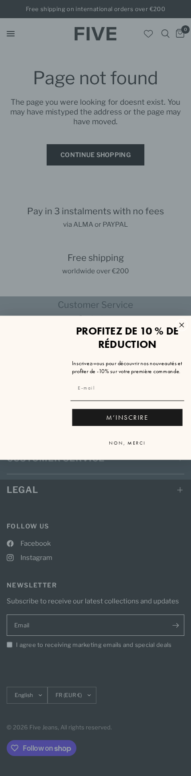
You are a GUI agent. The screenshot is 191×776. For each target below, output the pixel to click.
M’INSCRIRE (127, 417)
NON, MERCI (127, 443)
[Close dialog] (182, 325)
